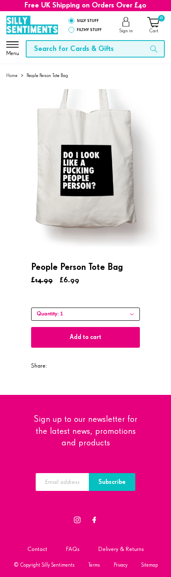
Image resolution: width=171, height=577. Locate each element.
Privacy (120, 565)
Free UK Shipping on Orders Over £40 (85, 5)
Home (11, 75)
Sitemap (149, 565)
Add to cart (85, 337)
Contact (37, 549)
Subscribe (112, 482)
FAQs (73, 549)
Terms (94, 565)
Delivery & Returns (121, 549)
